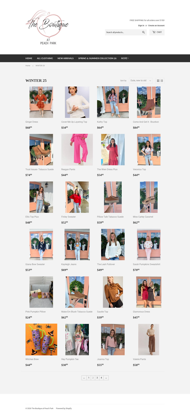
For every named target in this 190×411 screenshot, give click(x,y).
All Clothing (45, 58)
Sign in (141, 25)
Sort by (123, 80)
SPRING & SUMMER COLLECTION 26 (97, 58)
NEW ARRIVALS (66, 58)
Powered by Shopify (64, 408)
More (124, 58)
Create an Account (156, 25)
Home (28, 58)
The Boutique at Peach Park (42, 408)
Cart (159, 32)
